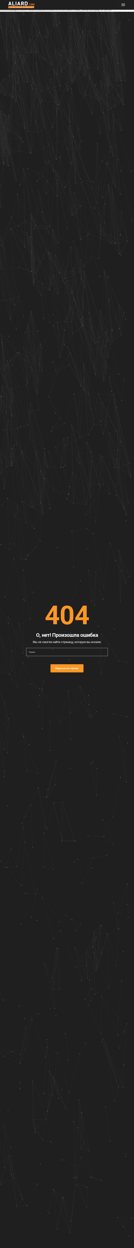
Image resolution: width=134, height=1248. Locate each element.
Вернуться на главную (67, 668)
